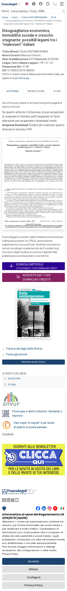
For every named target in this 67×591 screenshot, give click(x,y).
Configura (33, 577)
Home (5, 17)
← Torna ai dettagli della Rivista (22, 348)
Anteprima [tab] (12, 91)
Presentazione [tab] (35, 91)
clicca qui (24, 78)
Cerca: (5, 11)
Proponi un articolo (33, 362)
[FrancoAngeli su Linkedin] (8, 501)
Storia (12, 384)
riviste (15, 17)
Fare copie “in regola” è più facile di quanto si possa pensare (34, 425)
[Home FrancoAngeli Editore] (12, 4)
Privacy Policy (33, 585)
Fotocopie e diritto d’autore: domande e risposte (37, 413)
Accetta (33, 561)
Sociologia (14, 378)
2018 (53, 17)
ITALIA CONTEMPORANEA (34, 17)
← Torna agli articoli (14, 354)
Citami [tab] (57, 91)
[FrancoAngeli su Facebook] (4, 501)
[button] (26, 4)
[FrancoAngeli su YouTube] (17, 501)
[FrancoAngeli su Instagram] (12, 501)
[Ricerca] (63, 11)
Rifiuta (33, 569)
